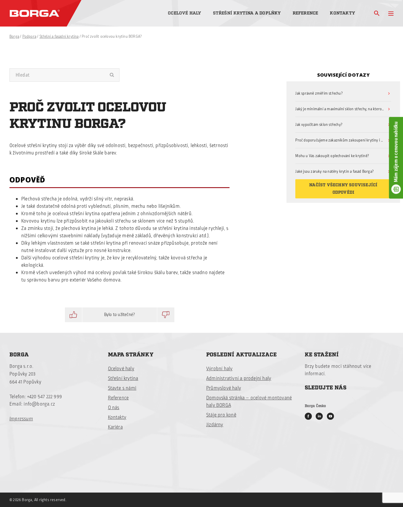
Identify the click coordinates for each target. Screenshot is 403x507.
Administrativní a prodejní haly (238, 378)
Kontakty (342, 13)
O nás (113, 407)
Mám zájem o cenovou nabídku (395, 151)
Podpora (29, 36)
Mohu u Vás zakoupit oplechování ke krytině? (332, 156)
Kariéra (115, 427)
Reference (305, 13)
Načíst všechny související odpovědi (343, 188)
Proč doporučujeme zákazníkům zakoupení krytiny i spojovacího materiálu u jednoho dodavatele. (343, 140)
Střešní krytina (123, 378)
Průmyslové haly (223, 388)
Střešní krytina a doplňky (247, 13)
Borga (14, 36)
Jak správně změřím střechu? (319, 93)
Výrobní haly (219, 368)
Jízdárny (214, 424)
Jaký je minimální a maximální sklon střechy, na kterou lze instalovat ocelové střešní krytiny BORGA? (343, 109)
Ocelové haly (184, 13)
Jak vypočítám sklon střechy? (319, 124)
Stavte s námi (122, 388)
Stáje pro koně (221, 415)
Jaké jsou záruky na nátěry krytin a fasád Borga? (334, 171)
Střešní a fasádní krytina (59, 36)
